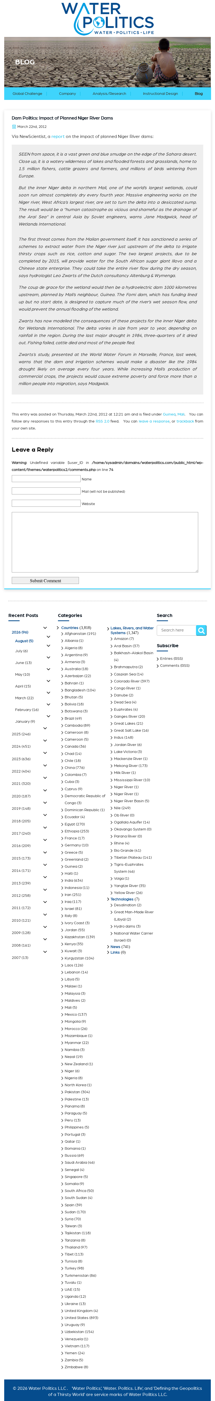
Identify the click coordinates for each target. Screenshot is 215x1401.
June (23, 663)
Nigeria (71, 1078)
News (115, 947)
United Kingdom (79, 1311)
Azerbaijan (74, 676)
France (71, 838)
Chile (69, 761)
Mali (180, 414)
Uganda (71, 1297)
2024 (21, 746)
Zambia (71, 1360)
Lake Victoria (125, 752)
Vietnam (72, 1346)
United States (76, 1318)
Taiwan (71, 1226)
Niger (69, 1071)
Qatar (70, 1142)
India (69, 881)
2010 (21, 921)
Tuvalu (70, 1283)
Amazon (121, 639)
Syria (69, 1219)
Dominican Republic (82, 810)
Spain (69, 1205)
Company (67, 94)
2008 (21, 945)
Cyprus (71, 789)
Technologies (122, 899)
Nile (117, 808)
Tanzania (72, 1240)
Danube (121, 695)
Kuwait (71, 951)
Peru (69, 1120)
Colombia (73, 775)
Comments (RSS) (175, 666)
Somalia (72, 1184)
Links (115, 952)
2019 (21, 809)
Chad (69, 754)
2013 (21, 883)
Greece (71, 853)
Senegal (72, 1170)
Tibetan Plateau (128, 858)
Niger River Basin (129, 801)
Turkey (70, 1268)
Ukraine (71, 1304)
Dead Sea (122, 702)
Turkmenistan (77, 1276)
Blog (199, 94)
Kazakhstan (75, 937)
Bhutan (71, 697)
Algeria (71, 648)
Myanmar (73, 1043)
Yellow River (124, 893)
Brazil (69, 719)
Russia (70, 1156)
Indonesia (73, 888)
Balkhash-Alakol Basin (133, 653)
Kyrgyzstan (74, 958)
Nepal (70, 1057)
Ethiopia (72, 831)
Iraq (68, 902)
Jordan (71, 930)
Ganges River (125, 717)
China (70, 768)
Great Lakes (124, 724)
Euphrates (123, 710)
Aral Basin (123, 646)
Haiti (69, 874)
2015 (21, 858)
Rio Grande (124, 851)
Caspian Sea (125, 674)
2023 (21, 759)
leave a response (154, 421)
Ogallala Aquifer (128, 822)
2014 (21, 871)
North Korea (75, 1085)
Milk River (122, 773)
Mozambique (76, 1036)
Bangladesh (75, 690)
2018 (21, 821)
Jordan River (125, 745)
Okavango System (130, 829)
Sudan (70, 1212)
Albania (71, 641)
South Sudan (76, 1198)
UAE (69, 1290)
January (25, 722)
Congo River (124, 688)
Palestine (73, 1099)
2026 (20, 632)
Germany (73, 845)
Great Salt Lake (127, 731)
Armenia (72, 662)
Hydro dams (124, 926)
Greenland (74, 860)
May (22, 675)
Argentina (73, 655)
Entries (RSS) (171, 659)
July (21, 651)
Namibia (72, 1050)
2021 (21, 784)
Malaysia (72, 994)
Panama (72, 1106)
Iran (68, 895)
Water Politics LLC (46, 1388)
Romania (72, 1149)
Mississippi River (128, 780)
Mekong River (126, 766)
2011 (21, 908)
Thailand (72, 1247)
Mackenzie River (128, 759)
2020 (21, 796)
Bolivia (70, 704)
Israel (69, 909)
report (58, 136)
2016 (21, 846)
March (24, 698)
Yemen (71, 1353)
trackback (185, 421)
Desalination (125, 905)
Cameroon (74, 732)
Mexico (71, 1015)
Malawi (71, 986)
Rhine (119, 843)
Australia (73, 669)
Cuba (69, 782)
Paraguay (73, 1113)
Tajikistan (73, 1233)
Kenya (70, 944)
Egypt (70, 824)
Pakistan (72, 1092)
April (23, 686)
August (24, 641)
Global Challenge (27, 94)
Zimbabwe (74, 1367)
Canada (71, 746)
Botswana (73, 711)
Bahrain (71, 683)
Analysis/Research (109, 94)
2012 (21, 896)
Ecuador (72, 817)
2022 (21, 771)
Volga (119, 879)
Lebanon (72, 972)
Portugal (72, 1135)
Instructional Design (160, 94)
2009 (21, 933)
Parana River (125, 836)
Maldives (72, 1001)
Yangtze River (126, 886)
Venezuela (74, 1339)
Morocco (72, 1029)
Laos (69, 965)
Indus (118, 738)
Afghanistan (75, 634)
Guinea (169, 414)
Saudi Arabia (76, 1163)
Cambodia (74, 726)
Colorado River (127, 681)
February (27, 710)
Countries (69, 628)
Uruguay (72, 1325)
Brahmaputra (125, 667)
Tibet (69, 1254)
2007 (20, 958)
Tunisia (71, 1261)
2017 (21, 834)
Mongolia (73, 1022)
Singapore (74, 1177)
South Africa (75, 1191)
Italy (68, 916)
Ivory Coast (74, 923)
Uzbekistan (74, 1332)
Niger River (123, 787)
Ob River (121, 815)
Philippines (74, 1127)
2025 (21, 734)
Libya (69, 979)
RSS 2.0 (102, 421)
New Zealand (76, 1064)
